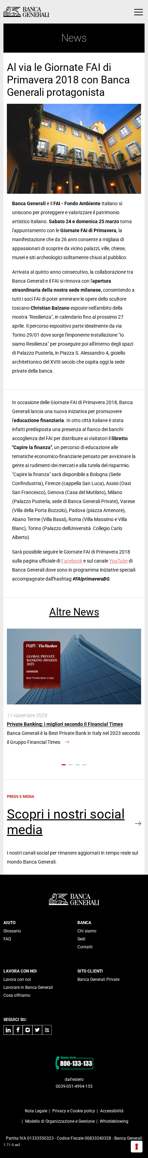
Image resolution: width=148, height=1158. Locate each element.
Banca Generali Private (98, 979)
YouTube (118, 561)
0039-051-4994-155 (74, 1086)
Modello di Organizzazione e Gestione (60, 1121)
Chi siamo (86, 931)
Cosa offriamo (16, 995)
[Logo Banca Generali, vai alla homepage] (26, 12)
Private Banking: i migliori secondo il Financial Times (65, 724)
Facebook (71, 561)
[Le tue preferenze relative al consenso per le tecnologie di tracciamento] (136, 1146)
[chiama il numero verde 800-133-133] (74, 1062)
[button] (64, 764)
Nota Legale (36, 1111)
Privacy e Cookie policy (73, 1111)
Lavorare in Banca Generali (28, 987)
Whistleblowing (114, 1121)
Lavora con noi (17, 979)
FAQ (7, 939)
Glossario (12, 931)
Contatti (85, 947)
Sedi (81, 939)
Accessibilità (112, 1111)
